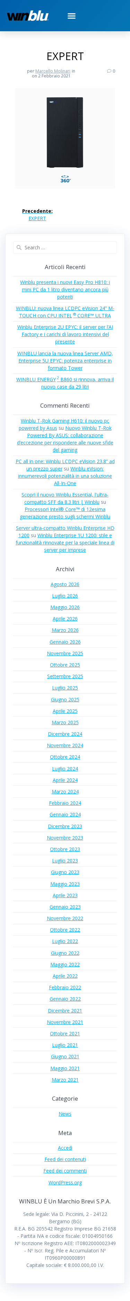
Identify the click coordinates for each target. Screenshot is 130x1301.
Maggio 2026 (65, 607)
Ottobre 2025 (65, 664)
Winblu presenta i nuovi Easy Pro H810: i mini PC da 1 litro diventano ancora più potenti (65, 289)
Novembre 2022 (65, 918)
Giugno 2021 (65, 1056)
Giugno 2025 (65, 699)
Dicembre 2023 (65, 826)
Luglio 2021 (65, 1045)
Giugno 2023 (65, 872)
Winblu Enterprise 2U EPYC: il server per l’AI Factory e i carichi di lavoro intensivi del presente (65, 334)
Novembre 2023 (65, 837)
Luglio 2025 (65, 687)
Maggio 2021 (65, 1068)
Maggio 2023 (65, 884)
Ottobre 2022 (65, 929)
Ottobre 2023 (65, 849)
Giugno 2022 (65, 953)
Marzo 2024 (65, 791)
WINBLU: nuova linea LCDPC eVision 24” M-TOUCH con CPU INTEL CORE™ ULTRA (65, 312)
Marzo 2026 (65, 630)
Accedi (65, 1147)
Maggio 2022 (65, 964)
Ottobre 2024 (65, 756)
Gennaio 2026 (65, 642)
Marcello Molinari (52, 71)
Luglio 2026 (65, 595)
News (65, 1113)
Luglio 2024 (65, 768)
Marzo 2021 (65, 1079)
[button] (71, 15)
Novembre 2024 (65, 745)
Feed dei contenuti (65, 1159)
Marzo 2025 (65, 722)
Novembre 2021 (65, 1022)
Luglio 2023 (65, 860)
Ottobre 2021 (65, 1033)
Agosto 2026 (65, 584)
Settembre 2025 (65, 676)
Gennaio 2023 (65, 906)
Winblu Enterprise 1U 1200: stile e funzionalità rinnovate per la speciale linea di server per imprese (65, 542)
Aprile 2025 (65, 711)
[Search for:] (64, 247)
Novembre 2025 (65, 653)
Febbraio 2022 (65, 987)
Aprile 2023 (65, 895)
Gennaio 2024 (65, 814)
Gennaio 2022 (65, 998)
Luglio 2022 (65, 941)
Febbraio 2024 (65, 803)
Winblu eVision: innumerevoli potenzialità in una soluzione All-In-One (65, 475)
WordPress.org (65, 1182)
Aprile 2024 (65, 780)
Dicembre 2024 (65, 734)
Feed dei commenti (65, 1170)
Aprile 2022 (65, 976)
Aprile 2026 (65, 618)
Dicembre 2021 (65, 1010)
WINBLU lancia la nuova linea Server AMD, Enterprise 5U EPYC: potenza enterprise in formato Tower (65, 360)
